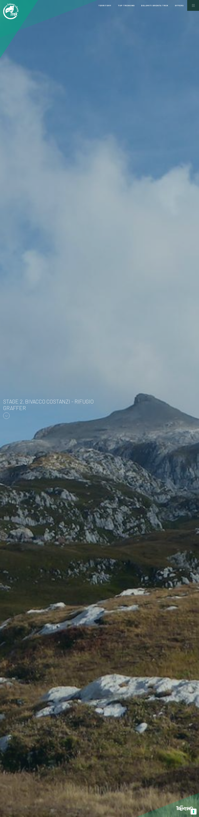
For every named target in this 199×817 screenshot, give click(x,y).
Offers (179, 5)
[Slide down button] (6, 415)
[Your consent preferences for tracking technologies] (194, 812)
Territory (104, 5)
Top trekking (126, 5)
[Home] (11, 11)
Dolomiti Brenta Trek (154, 5)
